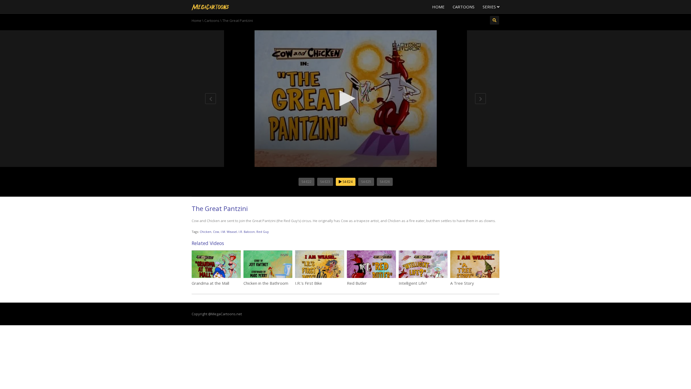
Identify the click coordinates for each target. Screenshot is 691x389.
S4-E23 (325, 181)
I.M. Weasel (229, 232)
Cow (216, 232)
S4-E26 (385, 181)
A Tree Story (462, 283)
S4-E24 (347, 181)
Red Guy (262, 232)
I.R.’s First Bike (308, 283)
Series (490, 6)
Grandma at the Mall (210, 283)
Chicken (205, 232)
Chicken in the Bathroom (265, 283)
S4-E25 (366, 181)
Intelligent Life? (413, 283)
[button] (345, 98)
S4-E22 (306, 181)
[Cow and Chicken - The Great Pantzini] (210, 6)
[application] (345, 98)
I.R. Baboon (247, 232)
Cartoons (464, 6)
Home (438, 6)
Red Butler (357, 283)
